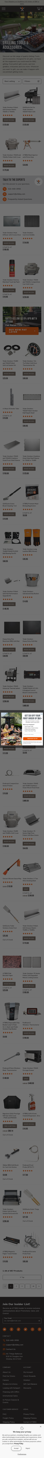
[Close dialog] (42, 714)
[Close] (41, 1426)
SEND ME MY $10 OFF (32, 738)
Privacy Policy (18, 1444)
